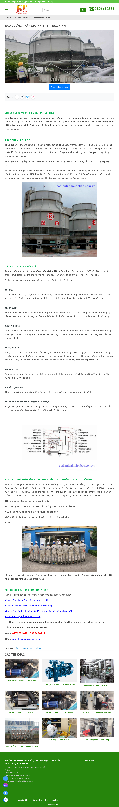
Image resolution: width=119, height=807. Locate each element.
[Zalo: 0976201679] (5, 801)
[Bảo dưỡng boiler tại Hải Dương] (97, 728)
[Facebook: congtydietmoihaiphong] (5, 793)
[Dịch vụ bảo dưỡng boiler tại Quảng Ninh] (97, 700)
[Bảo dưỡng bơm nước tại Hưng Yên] (97, 671)
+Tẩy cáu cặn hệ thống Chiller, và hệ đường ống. (28, 605)
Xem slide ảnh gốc (60, 87)
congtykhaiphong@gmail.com (21, 2)
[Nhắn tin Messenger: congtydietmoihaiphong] (5, 786)
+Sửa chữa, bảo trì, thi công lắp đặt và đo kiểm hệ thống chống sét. (38, 611)
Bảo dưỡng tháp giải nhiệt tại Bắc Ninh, (29, 648)
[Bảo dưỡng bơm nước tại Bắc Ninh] (22, 700)
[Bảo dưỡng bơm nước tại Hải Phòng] (59, 700)
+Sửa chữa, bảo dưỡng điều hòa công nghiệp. (27, 600)
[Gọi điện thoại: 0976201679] (5, 778)
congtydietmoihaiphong (44, 2)
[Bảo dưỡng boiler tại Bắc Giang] (59, 728)
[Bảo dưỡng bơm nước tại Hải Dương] (22, 668)
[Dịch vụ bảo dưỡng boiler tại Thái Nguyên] (22, 731)
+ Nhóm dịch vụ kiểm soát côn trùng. (23, 616)
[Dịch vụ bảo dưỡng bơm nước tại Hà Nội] (59, 670)
